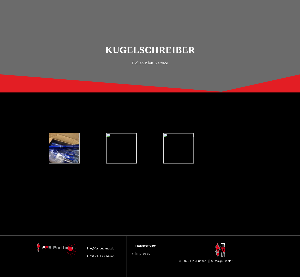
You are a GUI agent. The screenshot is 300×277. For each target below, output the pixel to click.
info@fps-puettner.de (100, 248)
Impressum (144, 253)
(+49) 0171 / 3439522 (101, 255)
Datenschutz (145, 246)
